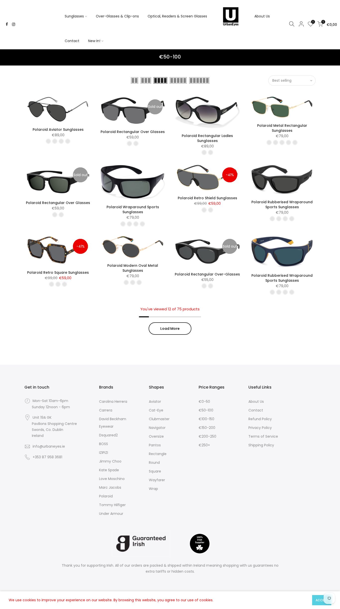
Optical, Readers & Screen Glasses (177, 16)
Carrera (105, 410)
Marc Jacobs (110, 487)
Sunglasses (74, 16)
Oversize (156, 436)
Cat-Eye (156, 410)
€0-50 (204, 401)
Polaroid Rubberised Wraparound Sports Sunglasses (282, 204)
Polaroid (106, 496)
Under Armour (111, 513)
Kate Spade (109, 470)
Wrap (153, 488)
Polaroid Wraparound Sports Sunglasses (133, 209)
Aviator (155, 401)
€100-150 (206, 418)
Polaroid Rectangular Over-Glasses (207, 274)
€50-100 (206, 410)
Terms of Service (263, 436)
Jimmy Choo (110, 461)
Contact (72, 40)
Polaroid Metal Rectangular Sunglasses (282, 128)
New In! (94, 40)
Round (154, 462)
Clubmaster (159, 418)
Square (155, 471)
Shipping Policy (261, 445)
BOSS (103, 443)
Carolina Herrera (113, 401)
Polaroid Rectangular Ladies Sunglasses (207, 138)
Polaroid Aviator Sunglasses (58, 129)
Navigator (157, 427)
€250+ (204, 445)
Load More (170, 328)
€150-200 (207, 427)
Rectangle (158, 453)
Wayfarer (157, 479)
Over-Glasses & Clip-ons (117, 16)
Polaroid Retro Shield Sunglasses (207, 198)
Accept (322, 600)
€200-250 (207, 436)
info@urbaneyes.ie (49, 446)
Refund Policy (260, 418)
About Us (262, 16)
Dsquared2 (108, 435)
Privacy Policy (260, 427)
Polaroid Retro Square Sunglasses (58, 272)
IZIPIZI (103, 452)
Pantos (155, 445)
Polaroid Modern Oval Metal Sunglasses (132, 268)
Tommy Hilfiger (112, 504)
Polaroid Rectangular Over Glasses (133, 131)
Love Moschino (112, 478)
